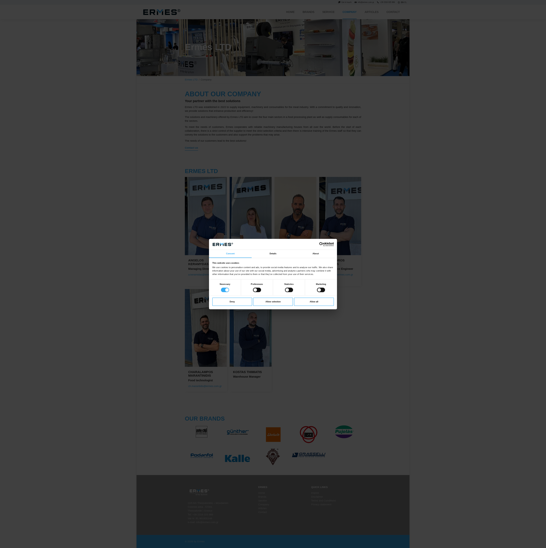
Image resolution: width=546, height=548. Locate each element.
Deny (232, 302)
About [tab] (316, 253)
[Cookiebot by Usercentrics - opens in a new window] (321, 244)
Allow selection (273, 302)
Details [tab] (273, 253)
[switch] (257, 290)
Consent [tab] (230, 253)
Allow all (314, 302)
